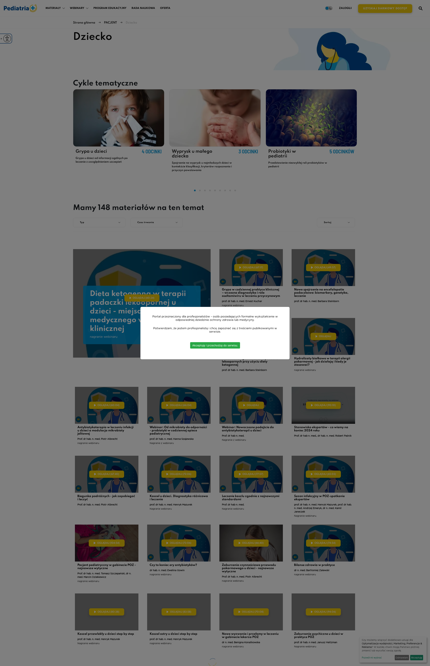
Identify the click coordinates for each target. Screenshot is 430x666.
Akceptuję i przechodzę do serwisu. (215, 345)
